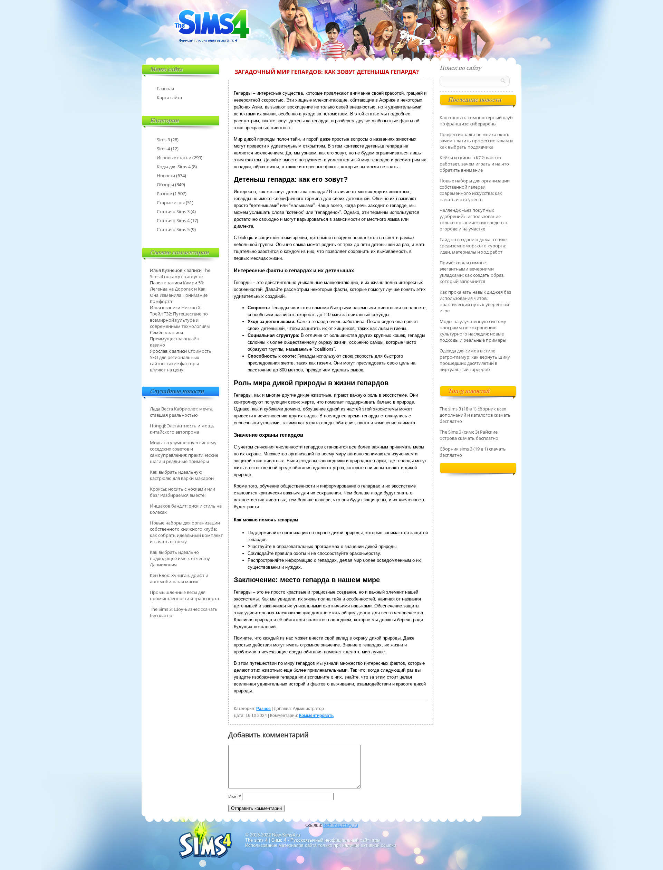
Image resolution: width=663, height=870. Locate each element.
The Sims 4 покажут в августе (180, 273)
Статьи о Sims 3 (173, 211)
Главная (165, 88)
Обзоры (165, 184)
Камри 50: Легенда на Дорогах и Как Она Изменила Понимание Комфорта (179, 292)
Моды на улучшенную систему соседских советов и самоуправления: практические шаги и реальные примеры (184, 451)
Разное (263, 708)
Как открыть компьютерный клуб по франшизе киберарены (476, 120)
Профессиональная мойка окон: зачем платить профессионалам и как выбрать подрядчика (476, 140)
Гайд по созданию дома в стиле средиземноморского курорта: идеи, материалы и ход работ (473, 245)
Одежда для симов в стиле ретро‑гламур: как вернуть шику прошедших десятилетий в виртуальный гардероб (475, 360)
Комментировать (316, 715)
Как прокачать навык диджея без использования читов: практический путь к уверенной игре (475, 301)
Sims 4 (163, 148)
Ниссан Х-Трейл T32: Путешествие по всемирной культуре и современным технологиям (180, 316)
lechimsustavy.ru (340, 825)
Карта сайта (169, 97)
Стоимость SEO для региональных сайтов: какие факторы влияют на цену (180, 360)
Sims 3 (163, 139)
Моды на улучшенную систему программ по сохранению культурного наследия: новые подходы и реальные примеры (473, 330)
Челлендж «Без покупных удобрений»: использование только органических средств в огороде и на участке (473, 219)
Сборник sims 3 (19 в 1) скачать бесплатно (473, 452)
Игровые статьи (174, 157)
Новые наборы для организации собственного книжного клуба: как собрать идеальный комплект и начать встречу (186, 532)
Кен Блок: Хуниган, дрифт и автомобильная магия (179, 578)
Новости (166, 175)
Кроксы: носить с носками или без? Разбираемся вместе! (182, 492)
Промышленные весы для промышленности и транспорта (184, 595)
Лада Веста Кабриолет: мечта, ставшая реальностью (181, 412)
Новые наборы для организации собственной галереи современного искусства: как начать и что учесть (475, 190)
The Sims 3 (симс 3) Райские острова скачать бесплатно (469, 435)
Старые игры (171, 202)
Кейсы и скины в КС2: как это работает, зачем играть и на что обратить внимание (474, 163)
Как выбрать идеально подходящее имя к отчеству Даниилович (180, 558)
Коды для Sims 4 (174, 166)
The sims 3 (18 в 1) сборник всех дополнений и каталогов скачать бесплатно (475, 415)
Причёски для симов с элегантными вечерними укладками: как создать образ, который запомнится (472, 271)
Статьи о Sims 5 (173, 229)
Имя (234, 796)
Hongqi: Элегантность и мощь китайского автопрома (182, 429)
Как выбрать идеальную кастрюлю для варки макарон (182, 475)
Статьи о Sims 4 (173, 220)
